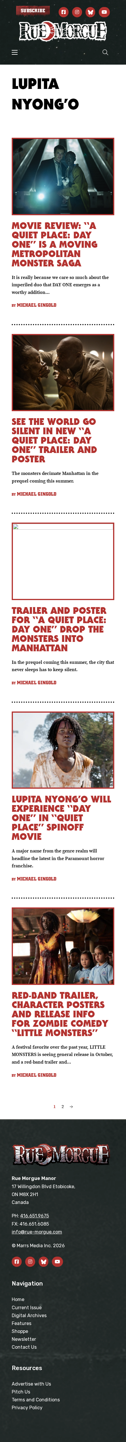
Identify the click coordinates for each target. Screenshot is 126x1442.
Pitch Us (21, 1392)
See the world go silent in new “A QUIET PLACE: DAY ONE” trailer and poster (54, 440)
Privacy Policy (27, 1407)
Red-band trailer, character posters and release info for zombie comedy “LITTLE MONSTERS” (60, 1014)
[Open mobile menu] (15, 52)
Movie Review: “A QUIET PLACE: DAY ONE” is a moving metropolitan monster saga (54, 244)
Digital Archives (29, 1315)
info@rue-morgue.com (37, 1232)
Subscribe (33, 10)
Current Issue (27, 1307)
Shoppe (20, 1331)
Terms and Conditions (36, 1400)
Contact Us (24, 1347)
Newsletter (24, 1339)
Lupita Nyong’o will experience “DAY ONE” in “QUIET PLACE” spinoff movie (61, 817)
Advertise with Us (31, 1384)
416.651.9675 (34, 1216)
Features (21, 1323)
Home (18, 1299)
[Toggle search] (105, 52)
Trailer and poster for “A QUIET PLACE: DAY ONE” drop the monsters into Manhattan (59, 629)
